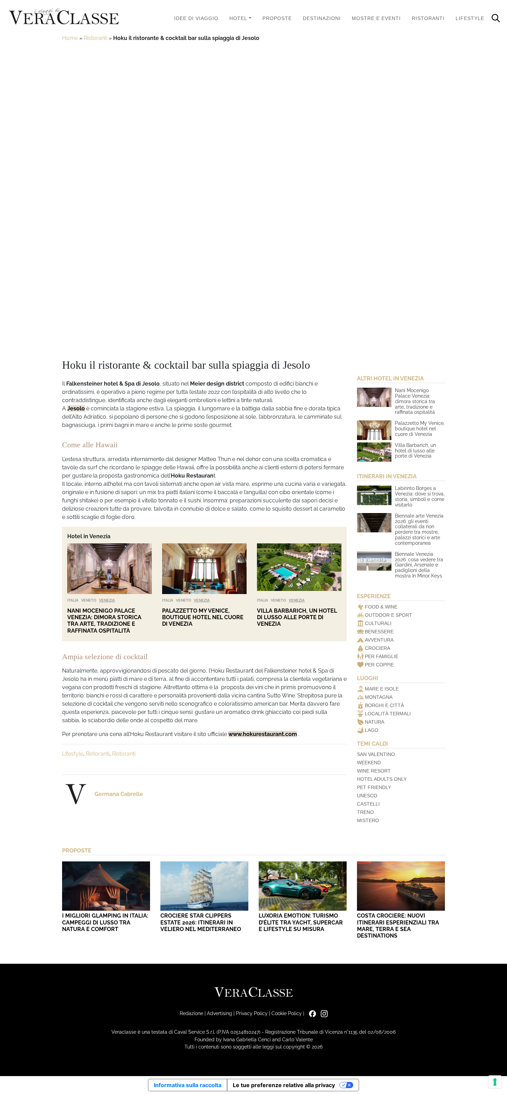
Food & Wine (381, 607)
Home (70, 38)
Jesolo (76, 408)
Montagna (378, 697)
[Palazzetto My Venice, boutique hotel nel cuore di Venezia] (204, 568)
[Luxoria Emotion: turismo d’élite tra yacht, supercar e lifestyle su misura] (303, 886)
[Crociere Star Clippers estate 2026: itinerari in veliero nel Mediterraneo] (204, 886)
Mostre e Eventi (376, 18)
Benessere (379, 631)
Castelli (368, 804)
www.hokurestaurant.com (262, 734)
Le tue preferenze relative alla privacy (284, 1085)
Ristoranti (428, 18)
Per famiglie (381, 656)
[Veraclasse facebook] (311, 1013)
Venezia (107, 600)
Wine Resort (374, 771)
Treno (365, 812)
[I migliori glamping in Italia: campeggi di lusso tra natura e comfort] (106, 886)
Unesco (367, 795)
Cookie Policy (286, 1013)
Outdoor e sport (388, 615)
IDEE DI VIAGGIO (196, 18)
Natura (374, 722)
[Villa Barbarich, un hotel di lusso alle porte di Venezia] (299, 568)
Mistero (368, 820)
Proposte (277, 18)
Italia (72, 600)
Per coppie (379, 664)
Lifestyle (470, 18)
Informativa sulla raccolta (187, 1085)
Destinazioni (322, 18)
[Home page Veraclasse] (63, 16)
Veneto (88, 600)
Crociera (377, 648)
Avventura (379, 640)
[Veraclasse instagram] (322, 1013)
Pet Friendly (374, 787)
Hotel (238, 18)
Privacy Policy (252, 1013)
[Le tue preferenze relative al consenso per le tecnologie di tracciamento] (494, 1081)
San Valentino (376, 754)
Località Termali (388, 713)
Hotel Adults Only (382, 779)
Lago (371, 730)
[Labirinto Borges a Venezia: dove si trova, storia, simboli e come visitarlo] (374, 495)
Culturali (378, 623)
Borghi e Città (384, 705)
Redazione (191, 1013)
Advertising (219, 1013)
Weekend (369, 762)
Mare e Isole (382, 689)
